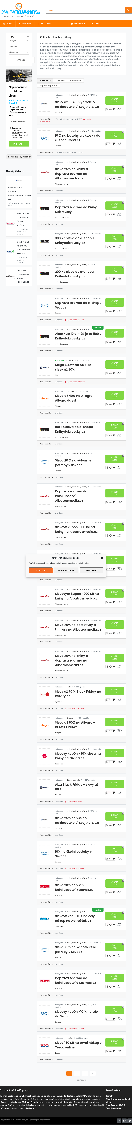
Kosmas (58, 895)
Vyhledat (21, 59)
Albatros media (61, 184)
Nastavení (91, 570)
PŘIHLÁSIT (19, 144)
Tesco (57, 1053)
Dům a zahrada (73, 780)
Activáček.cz (60, 926)
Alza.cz (58, 375)
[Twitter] (129, 1120)
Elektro (70, 360)
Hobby (70, 687)
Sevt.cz (58, 146)
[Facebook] (124, 1120)
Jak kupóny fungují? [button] (21, 157)
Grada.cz (59, 764)
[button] (102, 558)
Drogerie (71, 391)
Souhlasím (40, 570)
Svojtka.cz (59, 112)
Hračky (70, 1038)
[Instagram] (119, 1120)
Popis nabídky (46, 119)
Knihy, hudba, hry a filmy (77, 95)
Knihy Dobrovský (62, 217)
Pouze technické (66, 570)
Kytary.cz (58, 702)
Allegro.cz (59, 406)
